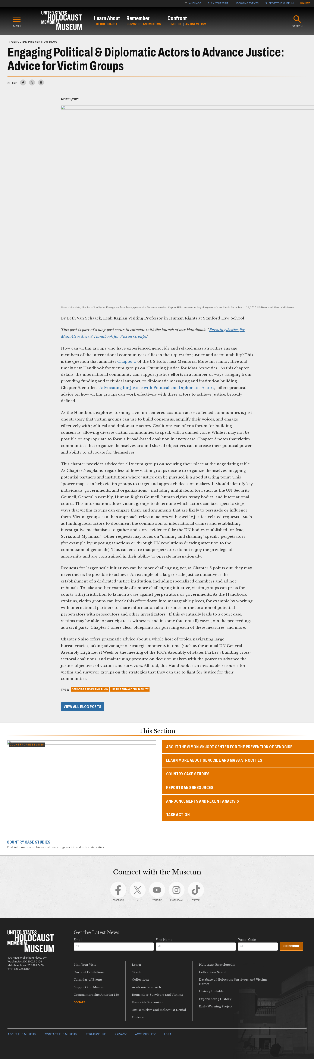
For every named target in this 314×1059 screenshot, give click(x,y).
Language (194, 3)
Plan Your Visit (218, 3)
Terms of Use (96, 1034)
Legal (168, 1034)
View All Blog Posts (82, 707)
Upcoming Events (246, 3)
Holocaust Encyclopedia (217, 965)
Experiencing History (215, 999)
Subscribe (291, 946)
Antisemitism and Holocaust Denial (159, 1010)
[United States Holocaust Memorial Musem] (30, 951)
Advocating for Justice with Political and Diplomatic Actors (156, 387)
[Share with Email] (41, 84)
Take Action (178, 814)
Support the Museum (279, 3)
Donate (305, 3)
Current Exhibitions (89, 972)
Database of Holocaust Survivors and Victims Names (233, 981)
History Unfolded (212, 991)
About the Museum (21, 1034)
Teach (136, 972)
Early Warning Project (215, 1006)
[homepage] (62, 21)
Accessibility (145, 1034)
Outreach (139, 1017)
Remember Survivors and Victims (157, 995)
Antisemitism (195, 24)
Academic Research (146, 987)
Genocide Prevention (148, 1002)
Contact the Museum (61, 1034)
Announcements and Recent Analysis (202, 801)
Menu (17, 26)
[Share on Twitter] (32, 84)
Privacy (120, 1034)
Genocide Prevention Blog (90, 689)
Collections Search (213, 972)
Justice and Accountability (129, 689)
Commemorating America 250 (96, 995)
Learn (136, 965)
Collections (140, 979)
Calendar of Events (88, 979)
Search (297, 26)
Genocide (174, 24)
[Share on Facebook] (23, 84)
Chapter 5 (126, 361)
